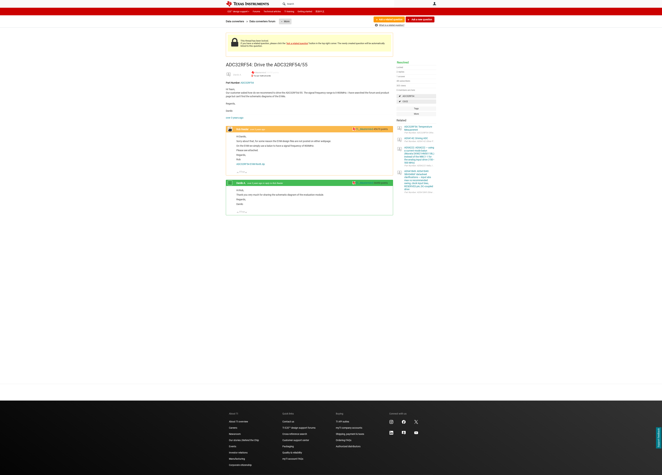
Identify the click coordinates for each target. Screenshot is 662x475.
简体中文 (319, 11)
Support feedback (658, 437)
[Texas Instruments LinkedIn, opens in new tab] (391, 434)
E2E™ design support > (238, 11)
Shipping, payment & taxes (350, 434)
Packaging (288, 446)
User (434, 3)
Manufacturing (237, 458)
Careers (233, 427)
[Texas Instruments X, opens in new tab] (416, 423)
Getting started (305, 11)
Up (237, 172)
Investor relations (238, 452)
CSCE (405, 101)
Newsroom (235, 434)
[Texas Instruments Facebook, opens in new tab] (404, 423)
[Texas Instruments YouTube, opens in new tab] (416, 434)
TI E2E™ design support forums (298, 427)
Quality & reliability (292, 452)
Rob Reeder (242, 129)
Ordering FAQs (343, 440)
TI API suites (342, 421)
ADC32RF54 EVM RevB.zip (250, 164)
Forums (256, 11)
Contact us (288, 421)
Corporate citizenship (240, 465)
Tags (416, 108)
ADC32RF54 (408, 96)
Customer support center (295, 440)
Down (246, 172)
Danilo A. (237, 75)
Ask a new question (421, 19)
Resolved (403, 62)
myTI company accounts (349, 427)
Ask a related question (391, 19)
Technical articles (272, 11)
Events (232, 446)
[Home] (250, 4)
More (286, 21)
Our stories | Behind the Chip (244, 440)
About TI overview (238, 421)
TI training (289, 11)
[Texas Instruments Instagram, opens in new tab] (391, 423)
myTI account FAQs (292, 458)
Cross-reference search (294, 434)
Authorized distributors (348, 446)
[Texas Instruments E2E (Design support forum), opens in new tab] (404, 434)
